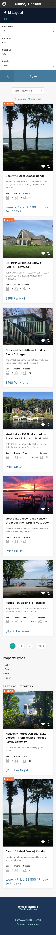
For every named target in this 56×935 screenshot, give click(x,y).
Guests (5, 61)
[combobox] (28, 31)
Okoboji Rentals (28, 4)
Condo (8, 669)
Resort (8, 678)
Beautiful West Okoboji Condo (25, 176)
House (8, 673)
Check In (6, 39)
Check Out (7, 50)
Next (40, 646)
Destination (8, 26)
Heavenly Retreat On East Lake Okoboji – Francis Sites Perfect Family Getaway (26, 738)
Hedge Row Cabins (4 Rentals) (25, 602)
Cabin (7, 665)
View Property (28, 157)
